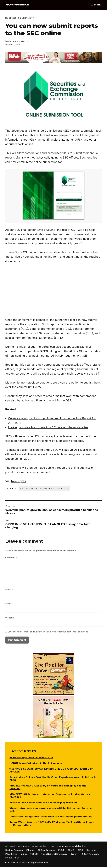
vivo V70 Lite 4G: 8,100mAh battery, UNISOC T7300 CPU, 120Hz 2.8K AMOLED (51, 770)
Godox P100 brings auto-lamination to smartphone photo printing (50, 816)
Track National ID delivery (54, 854)
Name (9, 589)
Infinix (23, 854)
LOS (52, 846)
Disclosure (23, 846)
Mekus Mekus (12, 857)
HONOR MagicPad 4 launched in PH (31, 757)
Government (26, 18)
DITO (80, 850)
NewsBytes (18, 481)
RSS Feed (10, 846)
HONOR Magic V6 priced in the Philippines (35, 763)
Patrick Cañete (18, 41)
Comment (11, 557)
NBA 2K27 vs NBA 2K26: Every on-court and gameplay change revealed (47, 787)
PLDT (61, 850)
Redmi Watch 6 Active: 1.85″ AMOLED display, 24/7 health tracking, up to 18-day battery (52, 823)
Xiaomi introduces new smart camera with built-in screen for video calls (51, 809)
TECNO (34, 854)
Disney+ (74, 854)
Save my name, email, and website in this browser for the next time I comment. (48, 632)
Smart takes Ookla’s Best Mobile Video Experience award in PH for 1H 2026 (53, 778)
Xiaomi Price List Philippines (71, 846)
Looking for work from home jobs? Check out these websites (48, 427)
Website (9, 618)
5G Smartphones (46, 850)
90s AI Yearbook (90, 854)
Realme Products (14, 850)
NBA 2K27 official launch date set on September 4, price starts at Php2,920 (50, 795)
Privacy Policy (39, 846)
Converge (91, 850)
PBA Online (11, 854)
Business (11, 18)
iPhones (30, 850)
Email (8, 603)
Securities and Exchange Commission (44, 488)
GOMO (70, 850)
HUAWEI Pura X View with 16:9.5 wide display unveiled (43, 802)
